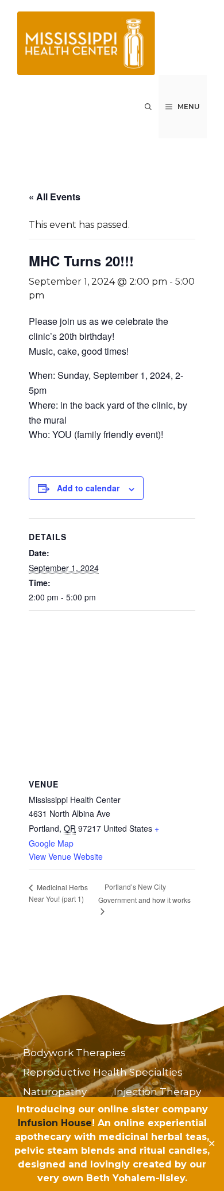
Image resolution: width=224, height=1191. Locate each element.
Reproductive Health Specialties (103, 1072)
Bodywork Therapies (74, 1052)
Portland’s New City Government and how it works (144, 893)
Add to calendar (88, 488)
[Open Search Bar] (148, 106)
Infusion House (55, 1123)
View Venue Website (66, 856)
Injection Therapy (157, 1091)
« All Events (54, 196)
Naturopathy (55, 1091)
